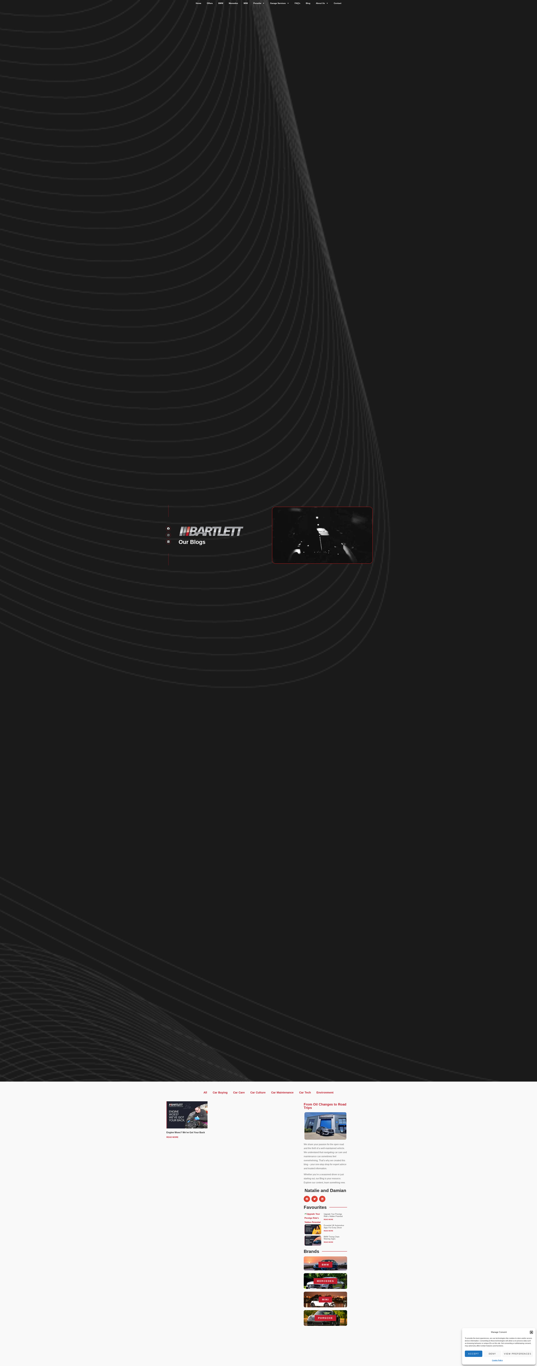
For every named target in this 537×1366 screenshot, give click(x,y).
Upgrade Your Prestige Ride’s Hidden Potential (333, 1215)
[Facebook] (168, 528)
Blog (308, 3)
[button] (531, 1332)
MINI (246, 3)
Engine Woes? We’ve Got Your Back (185, 1132)
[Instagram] (168, 535)
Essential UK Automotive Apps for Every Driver (334, 1226)
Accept (473, 1354)
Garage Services (278, 3)
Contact (337, 3)
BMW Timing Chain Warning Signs (331, 1238)
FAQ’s (297, 3)
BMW (220, 3)
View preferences (517, 1354)
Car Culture (258, 1092)
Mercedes (233, 3)
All (205, 1092)
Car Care (239, 1092)
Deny (492, 1354)
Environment (325, 1092)
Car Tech (305, 1092)
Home (198, 3)
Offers (210, 3)
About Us (320, 3)
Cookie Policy (497, 1360)
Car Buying (220, 1092)
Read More (172, 1137)
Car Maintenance (282, 1092)
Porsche (257, 3)
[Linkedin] (168, 541)
